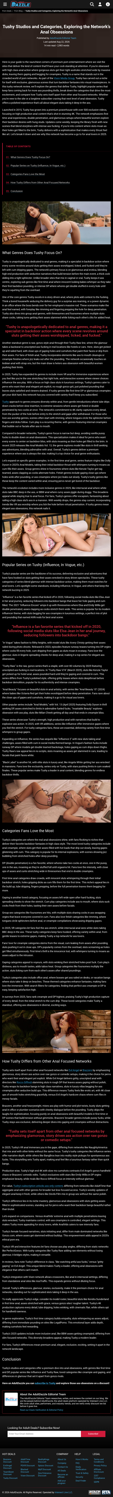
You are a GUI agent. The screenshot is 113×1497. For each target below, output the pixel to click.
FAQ (77, 1463)
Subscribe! (93, 1433)
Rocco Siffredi (24, 1082)
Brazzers (87, 1070)
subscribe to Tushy (45, 1383)
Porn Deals (6, 11)
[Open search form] (92, 4)
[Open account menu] (100, 4)
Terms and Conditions (99, 1460)
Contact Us (63, 1467)
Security (79, 1477)
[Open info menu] (108, 4)
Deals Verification (81, 1468)
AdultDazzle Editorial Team (63, 38)
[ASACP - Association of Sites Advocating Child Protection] (95, 1492)
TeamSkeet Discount (8, 1473)
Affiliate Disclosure (99, 1470)
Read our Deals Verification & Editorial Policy (41, 1410)
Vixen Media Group (64, 78)
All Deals (62, 1470)
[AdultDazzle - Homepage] (36, 4)
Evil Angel (74, 1070)
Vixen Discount (28, 1475)
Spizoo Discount (45, 1465)
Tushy (5, 401)
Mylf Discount (44, 1469)
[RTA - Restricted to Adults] (106, 1492)
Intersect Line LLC (63, 1492)
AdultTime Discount (25, 1460)
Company (62, 1454)
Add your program (62, 1481)
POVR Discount (28, 1465)
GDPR (96, 1482)
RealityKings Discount (43, 1460)
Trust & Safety (82, 1473)
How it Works (82, 1459)
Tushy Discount (10, 1478)
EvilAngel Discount (7, 1466)
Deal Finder (81, 1480)
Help (78, 1454)
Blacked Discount (25, 1470)
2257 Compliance (99, 1476)
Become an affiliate (63, 1475)
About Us (62, 1459)
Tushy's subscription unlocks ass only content (38, 1185)
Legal (96, 1454)
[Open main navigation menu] (5, 4)
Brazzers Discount (7, 1460)
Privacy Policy (100, 1465)
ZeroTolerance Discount (44, 1474)
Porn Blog (18, 11)
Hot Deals (8, 1454)
